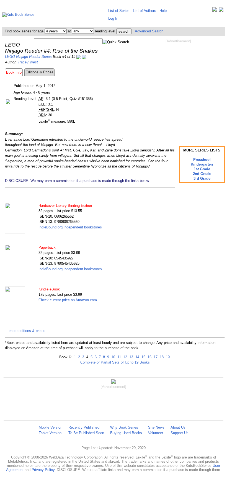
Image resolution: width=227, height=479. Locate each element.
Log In (113, 18)
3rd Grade (202, 178)
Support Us (180, 433)
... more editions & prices (25, 331)
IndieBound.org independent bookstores (70, 227)
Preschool (202, 160)
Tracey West (28, 62)
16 (148, 357)
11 (118, 357)
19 (167, 357)
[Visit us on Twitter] (214, 11)
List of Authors (144, 11)
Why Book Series (124, 427)
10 (112, 357)
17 (155, 357)
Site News (156, 427)
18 (161, 357)
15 (142, 357)
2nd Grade (202, 174)
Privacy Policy (43, 470)
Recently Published (83, 427)
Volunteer (155, 433)
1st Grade (202, 169)
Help (163, 11)
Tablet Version (50, 433)
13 (130, 357)
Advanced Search (149, 31)
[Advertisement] (178, 88)
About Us (178, 427)
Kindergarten (202, 164)
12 (124, 357)
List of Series (119, 11)
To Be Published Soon (86, 433)
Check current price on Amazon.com (67, 300)
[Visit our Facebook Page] (221, 11)
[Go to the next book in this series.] (84, 57)
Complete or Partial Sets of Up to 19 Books (115, 362)
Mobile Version (50, 427)
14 (136, 357)
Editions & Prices (39, 72)
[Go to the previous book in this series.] (78, 57)
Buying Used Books (126, 433)
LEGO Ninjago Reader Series (28, 57)
